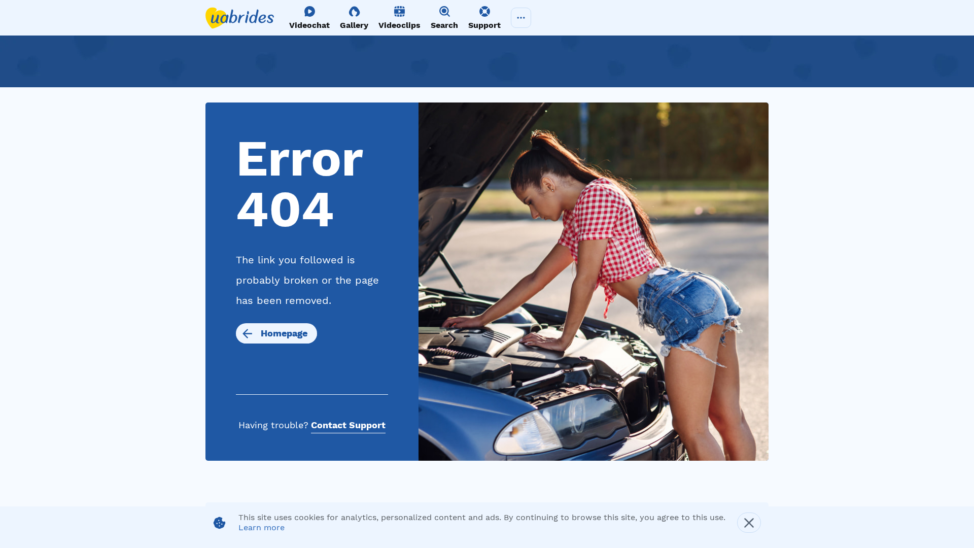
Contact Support (348, 425)
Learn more (261, 527)
